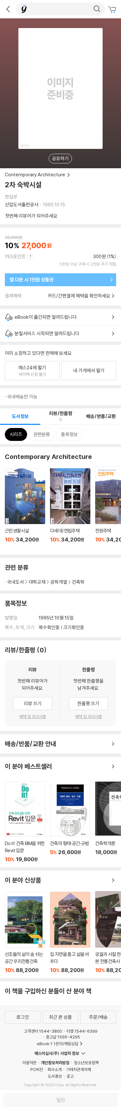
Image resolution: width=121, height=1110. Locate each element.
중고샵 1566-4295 (63, 1036)
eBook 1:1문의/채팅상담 (57, 1043)
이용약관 (29, 1062)
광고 (70, 1076)
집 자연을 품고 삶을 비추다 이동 (70, 932)
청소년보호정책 (86, 1062)
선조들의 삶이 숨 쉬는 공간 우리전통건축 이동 (25, 933)
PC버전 (36, 1069)
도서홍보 (55, 1076)
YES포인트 (15, 256)
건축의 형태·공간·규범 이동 (70, 823)
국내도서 (15, 582)
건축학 (78, 582)
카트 (113, 9)
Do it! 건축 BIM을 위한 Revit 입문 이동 (25, 821)
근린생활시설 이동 (25, 509)
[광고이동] (97, 9)
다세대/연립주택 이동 (70, 509)
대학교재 (37, 582)
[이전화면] (8, 9)
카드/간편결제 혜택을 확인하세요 (79, 296)
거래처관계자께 (78, 1069)
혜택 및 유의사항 (32, 716)
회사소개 (54, 1069)
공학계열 (58, 582)
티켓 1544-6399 (81, 1031)
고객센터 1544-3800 (43, 1031)
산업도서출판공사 (21, 204)
